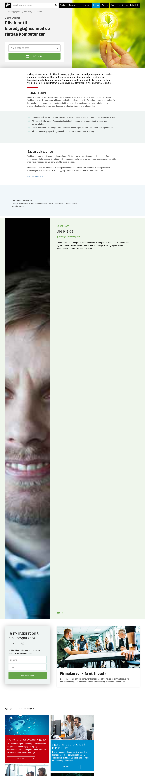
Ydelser (63, 5)
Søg (56, 5)
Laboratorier (85, 5)
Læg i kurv (36, 56)
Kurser (96, 5)
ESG (118, 5)
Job (112, 5)
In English (134, 5)
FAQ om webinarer (35, 176)
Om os (125, 5)
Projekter (73, 5)
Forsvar (105, 5)
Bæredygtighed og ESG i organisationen (24, 11)
